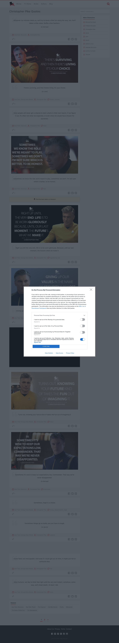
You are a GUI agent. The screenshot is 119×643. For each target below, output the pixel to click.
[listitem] (59, 315)
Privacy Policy (70, 353)
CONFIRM (46, 346)
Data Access (59, 353)
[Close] (91, 290)
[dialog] (59, 322)
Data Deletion (49, 353)
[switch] (82, 319)
